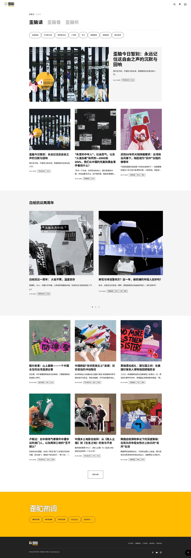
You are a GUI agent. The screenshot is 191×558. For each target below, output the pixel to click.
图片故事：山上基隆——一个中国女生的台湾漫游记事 (49, 367)
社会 (132, 80)
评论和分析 (48, 35)
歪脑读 (36, 22)
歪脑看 (54, 22)
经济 (94, 382)
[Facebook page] (153, 552)
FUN (94, 456)
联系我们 (152, 543)
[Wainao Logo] (33, 543)
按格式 (31, 14)
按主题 (38, 14)
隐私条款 (159, 543)
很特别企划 (62, 35)
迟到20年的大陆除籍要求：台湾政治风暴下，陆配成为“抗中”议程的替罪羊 (141, 158)
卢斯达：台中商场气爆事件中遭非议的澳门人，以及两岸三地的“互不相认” (49, 442)
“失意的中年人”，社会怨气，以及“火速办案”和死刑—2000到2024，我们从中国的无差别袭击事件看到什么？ (95, 160)
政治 (138, 175)
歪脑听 (72, 22)
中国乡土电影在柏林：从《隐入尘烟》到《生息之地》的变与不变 (95, 441)
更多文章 (95, 474)
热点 (142, 459)
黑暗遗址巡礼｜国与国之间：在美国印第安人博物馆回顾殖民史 (140, 367)
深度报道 (35, 35)
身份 (143, 175)
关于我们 (131, 543)
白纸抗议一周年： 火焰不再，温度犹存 (52, 279)
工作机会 (145, 543)
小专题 (73, 35)
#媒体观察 (35, 519)
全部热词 (87, 519)
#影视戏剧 (61, 519)
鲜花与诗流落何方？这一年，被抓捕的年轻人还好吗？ (130, 279)
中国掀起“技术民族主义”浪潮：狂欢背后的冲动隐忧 (95, 367)
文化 (47, 382)
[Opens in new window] (157, 552)
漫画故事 (105, 35)
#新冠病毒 (49, 519)
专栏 (83, 35)
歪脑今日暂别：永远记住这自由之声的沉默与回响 (135, 59)
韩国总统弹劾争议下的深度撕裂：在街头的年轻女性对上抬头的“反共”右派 (140, 442)
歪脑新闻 (138, 543)
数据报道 (93, 35)
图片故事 (118, 35)
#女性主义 (74, 519)
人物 (120, 291)
